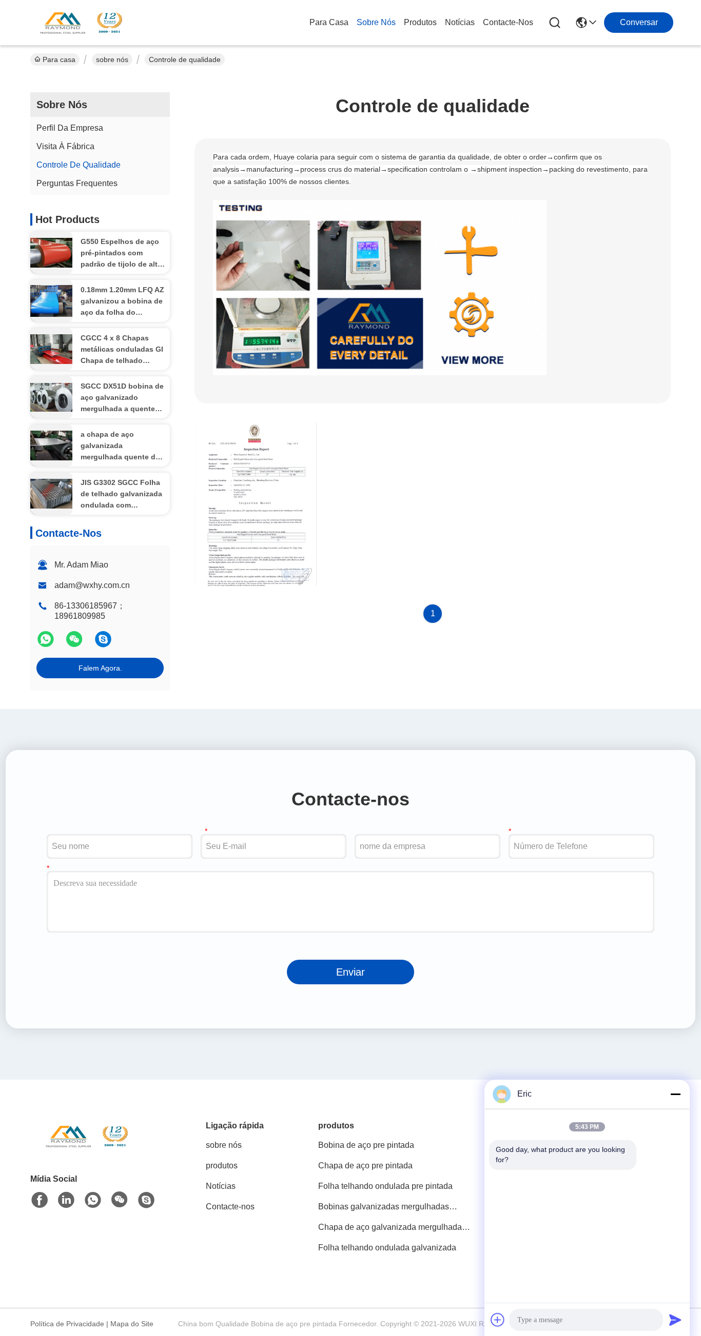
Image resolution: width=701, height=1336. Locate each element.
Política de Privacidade (67, 1324)
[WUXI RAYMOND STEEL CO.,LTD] (81, 22)
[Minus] (675, 1094)
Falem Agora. (100, 668)
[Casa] (86, 1148)
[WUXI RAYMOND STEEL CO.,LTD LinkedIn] (66, 1200)
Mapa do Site (131, 1324)
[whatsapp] (46, 643)
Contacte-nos (508, 22)
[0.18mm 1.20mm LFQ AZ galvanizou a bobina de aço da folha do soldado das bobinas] (51, 301)
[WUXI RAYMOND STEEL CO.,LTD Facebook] (39, 1200)
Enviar (350, 972)
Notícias (460, 22)
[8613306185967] (93, 1200)
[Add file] (498, 1319)
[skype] (103, 643)
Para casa (328, 22)
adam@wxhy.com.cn (92, 585)
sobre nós (376, 22)
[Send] (675, 1319)
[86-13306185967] (146, 1200)
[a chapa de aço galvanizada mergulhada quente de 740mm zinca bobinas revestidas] (51, 446)
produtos (420, 22)
